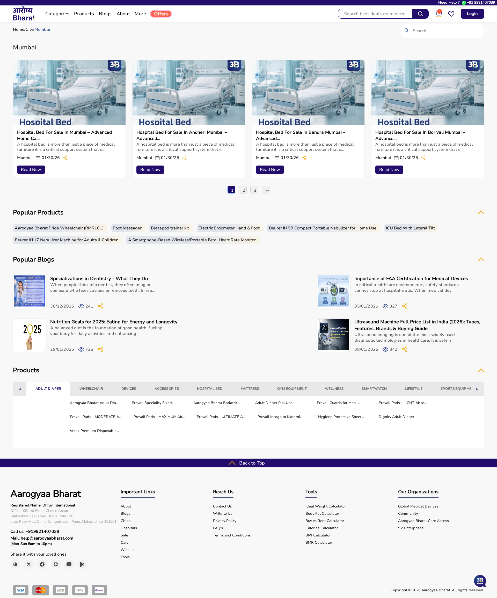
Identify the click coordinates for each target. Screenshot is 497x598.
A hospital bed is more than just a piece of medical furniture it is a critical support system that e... (66, 146)
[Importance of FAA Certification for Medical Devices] (333, 292)
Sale (124, 535)
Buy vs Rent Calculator (324, 521)
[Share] (65, 158)
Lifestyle (413, 388)
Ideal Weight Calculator (325, 506)
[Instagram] (56, 564)
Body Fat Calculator (322, 513)
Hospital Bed (210, 388)
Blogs (125, 513)
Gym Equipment (292, 388)
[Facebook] (42, 564)
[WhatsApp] (15, 564)
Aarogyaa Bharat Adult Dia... (94, 402)
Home (18, 29)
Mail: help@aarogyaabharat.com (41, 538)
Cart (124, 542)
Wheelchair (91, 388)
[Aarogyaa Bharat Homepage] (24, 19)
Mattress (250, 388)
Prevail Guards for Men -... (338, 402)
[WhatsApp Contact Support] (464, 3)
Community (408, 513)
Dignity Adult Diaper (396, 416)
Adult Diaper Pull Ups (274, 402)
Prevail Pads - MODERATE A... (95, 416)
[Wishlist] (451, 16)
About (126, 506)
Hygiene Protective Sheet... (341, 416)
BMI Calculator (318, 535)
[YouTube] (69, 564)
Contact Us (222, 506)
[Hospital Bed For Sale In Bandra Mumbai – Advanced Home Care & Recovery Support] (308, 123)
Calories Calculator (321, 528)
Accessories (167, 388)
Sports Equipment (458, 388)
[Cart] (438, 16)
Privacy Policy (224, 521)
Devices (128, 388)
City (29, 29)
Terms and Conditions (232, 535)
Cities (125, 521)
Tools (125, 557)
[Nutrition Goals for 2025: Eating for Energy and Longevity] (29, 336)
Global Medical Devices (418, 506)
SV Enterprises (410, 528)
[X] (29, 564)
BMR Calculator (318, 542)
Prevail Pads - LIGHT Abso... (403, 402)
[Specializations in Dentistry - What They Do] (29, 292)
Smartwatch (374, 388)
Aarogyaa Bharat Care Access (423, 521)
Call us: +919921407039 (34, 531)
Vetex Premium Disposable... (94, 430)
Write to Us (222, 513)
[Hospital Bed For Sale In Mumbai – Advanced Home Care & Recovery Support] (69, 123)
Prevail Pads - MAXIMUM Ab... (159, 416)
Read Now (31, 170)
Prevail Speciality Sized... (153, 402)
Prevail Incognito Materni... (280, 416)
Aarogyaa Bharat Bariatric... (216, 402)
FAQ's (218, 528)
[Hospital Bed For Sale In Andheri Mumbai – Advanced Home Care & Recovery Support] (189, 123)
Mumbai (42, 29)
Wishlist (128, 550)
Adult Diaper (48, 388)
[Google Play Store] (82, 564)
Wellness (334, 388)
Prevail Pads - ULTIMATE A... (221, 416)
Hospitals (129, 528)
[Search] (420, 13)
